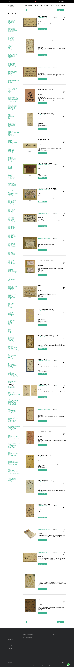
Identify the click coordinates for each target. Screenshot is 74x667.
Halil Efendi (9, 139)
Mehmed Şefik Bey (11, 251)
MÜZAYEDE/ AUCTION (11, 387)
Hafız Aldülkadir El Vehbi (11, 125)
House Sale (9, 480)
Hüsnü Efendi (10, 168)
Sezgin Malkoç (10, 356)
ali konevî (9, 47)
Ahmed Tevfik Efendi (11, 36)
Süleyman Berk (10, 359)
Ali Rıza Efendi (10, 50)
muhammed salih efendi (11, 282)
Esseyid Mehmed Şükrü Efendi (12, 96)
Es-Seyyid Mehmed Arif (11, 100)
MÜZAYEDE (9, 393)
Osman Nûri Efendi (10, 315)
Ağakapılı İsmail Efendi (11, 29)
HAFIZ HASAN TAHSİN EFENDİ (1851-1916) (47, 188)
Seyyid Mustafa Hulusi (11, 354)
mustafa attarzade (11, 287)
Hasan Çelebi (10, 144)
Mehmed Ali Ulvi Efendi (11, 210)
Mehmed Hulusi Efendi (11, 227)
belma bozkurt (10, 62)
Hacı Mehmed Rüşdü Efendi (12, 123)
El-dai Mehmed (10, 91)
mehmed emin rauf (11, 218)
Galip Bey (9, 118)
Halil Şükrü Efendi (10, 140)
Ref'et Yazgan (10, 323)
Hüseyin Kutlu (10, 167)
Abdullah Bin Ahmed (11, 19)
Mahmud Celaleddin (11, 201)
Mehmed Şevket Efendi (11, 254)
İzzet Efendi (9, 182)
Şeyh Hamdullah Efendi (11, 341)
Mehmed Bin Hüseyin (11, 212)
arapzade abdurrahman (11, 56)
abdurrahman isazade (11, 28)
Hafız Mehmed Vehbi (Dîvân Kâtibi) (13, 132)
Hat (56, 17)
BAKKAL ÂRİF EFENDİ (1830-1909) (45, 163)
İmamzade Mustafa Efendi (12, 204)
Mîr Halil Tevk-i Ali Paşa (11, 279)
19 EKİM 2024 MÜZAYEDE (12, 428)
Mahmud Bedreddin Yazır (12, 200)
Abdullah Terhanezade (11, 23)
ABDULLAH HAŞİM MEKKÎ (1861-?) (45, 480)
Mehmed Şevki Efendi (11, 256)
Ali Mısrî (9, 48)
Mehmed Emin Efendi (11, 217)
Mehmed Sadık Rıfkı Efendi (12, 246)
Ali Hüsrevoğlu (10, 46)
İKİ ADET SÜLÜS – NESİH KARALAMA (45, 260)
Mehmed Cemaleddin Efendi (12, 213)
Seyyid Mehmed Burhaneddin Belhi (13, 350)
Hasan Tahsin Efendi (11, 152)
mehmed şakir (10, 247)
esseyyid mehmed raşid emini (12, 105)
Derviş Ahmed (10, 82)
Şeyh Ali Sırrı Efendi (11, 338)
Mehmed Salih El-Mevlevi (12, 250)
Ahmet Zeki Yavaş (10, 38)
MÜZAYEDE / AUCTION (11, 421)
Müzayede (9, 422)
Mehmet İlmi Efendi (11, 268)
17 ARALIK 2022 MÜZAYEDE (12, 479)
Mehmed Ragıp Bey (11, 238)
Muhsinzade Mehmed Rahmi (12, 286)
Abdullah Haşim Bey (11, 21)
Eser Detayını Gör (42, 29)
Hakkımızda (30, 5)
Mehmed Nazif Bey (11, 234)
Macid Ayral (9, 199)
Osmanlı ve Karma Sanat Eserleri (13, 481)
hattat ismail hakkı (10, 157)
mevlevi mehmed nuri (11, 273)
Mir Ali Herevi (10, 277)
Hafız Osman (10, 133)
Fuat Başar (9, 115)
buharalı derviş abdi (11, 65)
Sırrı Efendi (9, 357)
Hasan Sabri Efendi (11, 150)
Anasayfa (26, 5)
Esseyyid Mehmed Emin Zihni (12, 101)
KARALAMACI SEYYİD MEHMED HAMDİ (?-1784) (47, 212)
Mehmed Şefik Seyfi (11, 252)
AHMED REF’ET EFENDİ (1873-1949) (45, 89)
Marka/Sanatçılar (10, 645)
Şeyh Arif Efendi (10, 339)
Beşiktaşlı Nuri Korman (11, 64)
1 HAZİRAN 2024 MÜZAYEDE (12, 403)
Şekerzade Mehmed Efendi (12, 332)
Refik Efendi (9, 324)
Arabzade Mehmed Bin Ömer (12, 54)
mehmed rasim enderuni (11, 244)
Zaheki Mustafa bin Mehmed (12, 381)
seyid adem (9, 345)
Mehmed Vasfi (10, 261)
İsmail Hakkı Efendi (11, 178)
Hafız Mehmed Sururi (11, 131)
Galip (8, 117)
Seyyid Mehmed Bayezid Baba (12, 349)
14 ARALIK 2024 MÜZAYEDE (12, 410)
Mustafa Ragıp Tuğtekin (11, 297)
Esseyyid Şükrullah (10, 109)
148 (32, 10)
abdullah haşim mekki (11, 22)
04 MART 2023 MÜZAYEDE (12, 411)
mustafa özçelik (10, 296)
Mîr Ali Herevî (10, 278)
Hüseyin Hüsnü (10, 166)
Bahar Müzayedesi (10, 446)
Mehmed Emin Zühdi (11, 219)
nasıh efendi (9, 306)
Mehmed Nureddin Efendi (12, 236)
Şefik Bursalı (9, 331)
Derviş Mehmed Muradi (11, 84)
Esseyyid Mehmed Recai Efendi (12, 106)
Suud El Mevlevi (10, 366)
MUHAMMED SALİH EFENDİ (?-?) (44, 504)
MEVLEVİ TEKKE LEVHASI (43, 574)
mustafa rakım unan (11, 299)
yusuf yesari (9, 380)
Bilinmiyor (9, 382)
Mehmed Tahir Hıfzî (11, 260)
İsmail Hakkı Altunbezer (11, 177)
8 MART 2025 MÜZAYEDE (12, 402)
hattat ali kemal (10, 156)
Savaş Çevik (9, 330)
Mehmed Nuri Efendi (11, 237)
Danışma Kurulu (10, 648)
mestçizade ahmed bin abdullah (13, 272)
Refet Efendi (10, 322)
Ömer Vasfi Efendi (10, 312)
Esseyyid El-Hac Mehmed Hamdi (13, 98)
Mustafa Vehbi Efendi (11, 303)
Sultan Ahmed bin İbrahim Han (12, 365)
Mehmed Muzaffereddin (11, 230)
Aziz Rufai (9, 58)
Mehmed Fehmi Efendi (11, 221)
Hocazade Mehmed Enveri (12, 159)
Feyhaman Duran (10, 113)
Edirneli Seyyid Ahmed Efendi (12, 88)
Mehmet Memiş (10, 269)
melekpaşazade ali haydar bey (12, 271)
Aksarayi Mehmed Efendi (12, 40)
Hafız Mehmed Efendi (11, 130)
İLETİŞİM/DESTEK (62, 5)
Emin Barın (9, 92)
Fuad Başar (9, 114)
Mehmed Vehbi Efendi (11, 263)
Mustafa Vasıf (10, 302)
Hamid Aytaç (10, 141)
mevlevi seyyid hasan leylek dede (13, 276)
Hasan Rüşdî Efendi (11, 149)
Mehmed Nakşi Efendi (11, 233)
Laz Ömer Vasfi (10, 196)
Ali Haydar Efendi (10, 45)
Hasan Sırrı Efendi (10, 151)
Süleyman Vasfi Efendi (11, 364)
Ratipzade (9, 321)
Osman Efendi (10, 313)
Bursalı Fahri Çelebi (11, 67)
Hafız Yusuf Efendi (11, 135)
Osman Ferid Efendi (11, 314)
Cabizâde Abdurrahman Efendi (12, 71)
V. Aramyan (9, 372)
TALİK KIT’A (40, 285)
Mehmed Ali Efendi (11, 208)
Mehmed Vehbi (10, 262)
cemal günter (10, 74)
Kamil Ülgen (9, 187)
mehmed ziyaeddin (11, 264)
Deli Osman (9, 79)
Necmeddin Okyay (10, 307)
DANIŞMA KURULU (52, 5)
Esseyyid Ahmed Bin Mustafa (12, 97)
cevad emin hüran (10, 75)
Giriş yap (60, 1)
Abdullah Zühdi (10, 24)
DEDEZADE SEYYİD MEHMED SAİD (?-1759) (46, 309)
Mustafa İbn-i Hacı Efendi (12, 294)
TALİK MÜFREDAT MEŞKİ (43, 359)
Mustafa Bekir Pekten (11, 288)
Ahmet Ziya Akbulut (11, 39)
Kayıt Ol (63, 1)
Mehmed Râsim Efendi (11, 243)
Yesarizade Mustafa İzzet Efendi (13, 375)
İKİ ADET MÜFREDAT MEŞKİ (43, 384)
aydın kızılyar (10, 57)
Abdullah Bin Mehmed (11, 20)
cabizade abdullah (10, 70)
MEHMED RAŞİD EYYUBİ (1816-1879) (45, 113)
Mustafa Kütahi (10, 295)
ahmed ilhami (10, 32)
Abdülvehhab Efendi (11, 27)
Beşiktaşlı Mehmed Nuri (11, 63)
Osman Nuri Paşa (10, 316)
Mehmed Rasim (10, 242)
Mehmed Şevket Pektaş (11, 255)
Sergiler (9, 641)
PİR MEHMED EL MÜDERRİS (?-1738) (45, 40)
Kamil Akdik (9, 186)
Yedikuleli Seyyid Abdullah (12, 374)
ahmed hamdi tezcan (11, 31)
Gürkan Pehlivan (10, 122)
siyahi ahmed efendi (11, 358)
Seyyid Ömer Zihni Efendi (12, 355)
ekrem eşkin (9, 90)
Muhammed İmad (10, 281)
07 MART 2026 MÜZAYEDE (12, 455)
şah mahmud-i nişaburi (11, 328)
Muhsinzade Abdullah (11, 285)
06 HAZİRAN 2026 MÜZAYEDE (12, 420)
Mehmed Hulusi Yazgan (11, 161)
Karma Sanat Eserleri (11, 470)
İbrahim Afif (9, 169)
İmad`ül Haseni (10, 175)
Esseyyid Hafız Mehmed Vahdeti (13, 99)
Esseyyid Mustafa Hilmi (11, 108)
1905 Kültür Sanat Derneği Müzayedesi (14, 426)
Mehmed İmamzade (11, 229)
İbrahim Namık (10, 170)
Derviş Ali (9, 83)
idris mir (9, 173)
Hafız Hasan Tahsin (11, 127)
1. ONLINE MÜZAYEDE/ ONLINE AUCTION (14, 417)
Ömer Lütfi (9, 311)
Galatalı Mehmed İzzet (11, 116)
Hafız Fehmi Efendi (11, 126)
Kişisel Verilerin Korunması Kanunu (28, 634)
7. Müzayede (10, 456)
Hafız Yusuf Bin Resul (11, 134)
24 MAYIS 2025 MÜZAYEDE (12, 427)
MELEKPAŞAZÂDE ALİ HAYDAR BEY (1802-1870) (48, 335)
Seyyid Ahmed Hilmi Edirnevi (12, 347)
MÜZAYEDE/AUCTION (11, 386)
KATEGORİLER (46, 5)
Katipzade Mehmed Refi (11, 191)
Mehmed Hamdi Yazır (11, 226)
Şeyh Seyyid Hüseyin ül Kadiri (12, 342)
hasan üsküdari (10, 153)
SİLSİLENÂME (41, 528)
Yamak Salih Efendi (11, 373)
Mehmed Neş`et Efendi (11, 235)
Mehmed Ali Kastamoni (11, 209)
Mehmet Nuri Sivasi (11, 270)
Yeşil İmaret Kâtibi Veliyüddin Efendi (13, 376)
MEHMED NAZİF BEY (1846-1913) (45, 66)
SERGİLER (41, 5)
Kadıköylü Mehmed (11, 183)
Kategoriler (9, 643)
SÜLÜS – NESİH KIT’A (42, 237)
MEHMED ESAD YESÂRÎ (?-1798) (44, 408)
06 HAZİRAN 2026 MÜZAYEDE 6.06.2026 (44, 17)
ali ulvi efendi (10, 53)
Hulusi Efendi (10, 160)
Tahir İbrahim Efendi (11, 367)
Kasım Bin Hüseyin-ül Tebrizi (12, 190)
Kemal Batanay (10, 194)
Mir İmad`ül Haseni (10, 280)
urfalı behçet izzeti (10, 371)
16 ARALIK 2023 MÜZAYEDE (12, 445)
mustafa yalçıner (10, 304)
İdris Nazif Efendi (10, 174)
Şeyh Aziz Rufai (10, 340)
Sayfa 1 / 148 (60, 10)
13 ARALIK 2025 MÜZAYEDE (12, 477)
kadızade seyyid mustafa (12, 185)
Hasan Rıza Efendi (10, 148)
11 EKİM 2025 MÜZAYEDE (12, 404)
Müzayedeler (36, 5)
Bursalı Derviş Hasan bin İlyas (12, 66)
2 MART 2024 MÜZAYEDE (12, 478)
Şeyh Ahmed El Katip (11, 337)
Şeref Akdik (9, 333)
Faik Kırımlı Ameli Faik (11, 110)
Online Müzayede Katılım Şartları (27, 637)
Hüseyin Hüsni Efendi (11, 165)
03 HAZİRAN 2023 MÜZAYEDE (12, 464)
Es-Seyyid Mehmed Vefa (11, 107)
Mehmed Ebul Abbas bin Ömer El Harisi (14, 216)
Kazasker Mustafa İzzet (11, 192)
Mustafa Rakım (10, 298)
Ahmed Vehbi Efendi (11, 37)
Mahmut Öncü (10, 203)
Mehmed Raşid (10, 239)
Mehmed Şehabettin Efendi (12, 253)
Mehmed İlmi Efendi (11, 228)
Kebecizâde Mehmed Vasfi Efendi (13, 193)
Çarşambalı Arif (10, 73)
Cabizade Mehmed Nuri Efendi (12, 72)
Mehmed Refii (10, 245)
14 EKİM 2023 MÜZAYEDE (12, 396)
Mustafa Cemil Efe (10, 289)
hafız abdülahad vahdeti (11, 124)
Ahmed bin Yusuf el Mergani (12, 30)
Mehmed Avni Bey (10, 211)
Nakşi (8, 305)
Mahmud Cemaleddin (11, 202)
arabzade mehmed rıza (11, 55)
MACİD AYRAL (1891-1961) (43, 139)
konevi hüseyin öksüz (11, 195)
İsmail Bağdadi (10, 176)
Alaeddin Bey (10, 41)
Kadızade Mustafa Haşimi (12, 184)
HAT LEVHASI (41, 551)
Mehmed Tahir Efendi (11, 259)
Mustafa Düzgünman (11, 290)
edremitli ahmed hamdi (11, 89)
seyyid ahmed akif (10, 346)
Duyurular (58, 5)
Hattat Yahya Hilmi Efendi (12, 158)
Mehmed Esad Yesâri (11, 220)
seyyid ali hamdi (10, 348)
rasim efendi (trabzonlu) (11, 320)
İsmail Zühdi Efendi (11, 179)
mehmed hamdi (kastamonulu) (12, 225)
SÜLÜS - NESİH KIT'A (42, 16)
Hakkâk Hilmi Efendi (11, 136)
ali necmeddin (10, 49)
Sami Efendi (9, 329)
